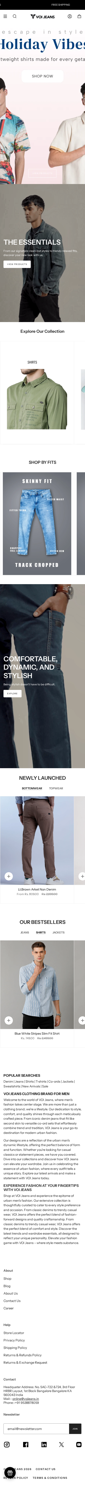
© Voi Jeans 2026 (17, 1469)
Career (8, 1308)
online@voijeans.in (25, 1399)
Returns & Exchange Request (25, 1362)
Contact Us (11, 1301)
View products (42, 173)
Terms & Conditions (50, 1477)
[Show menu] (6, 16)
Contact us (46, 1469)
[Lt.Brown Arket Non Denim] (37, 840)
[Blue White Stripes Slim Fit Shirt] (37, 984)
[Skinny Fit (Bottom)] (37, 523)
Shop (7, 1278)
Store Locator (13, 1333)
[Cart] (79, 16)
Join (75, 1429)
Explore (12, 693)
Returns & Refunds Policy (22, 1355)
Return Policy (15, 1477)
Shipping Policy (15, 1348)
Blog (6, 1286)
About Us (10, 1293)
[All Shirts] (37, 392)
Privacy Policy (14, 1340)
